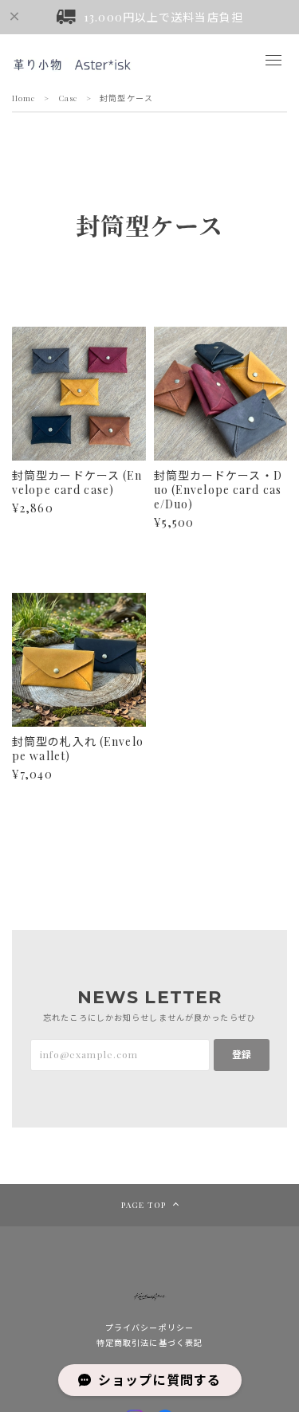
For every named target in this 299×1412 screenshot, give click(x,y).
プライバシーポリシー (149, 1327)
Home (24, 98)
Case (68, 98)
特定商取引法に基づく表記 (149, 1342)
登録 (241, 1054)
